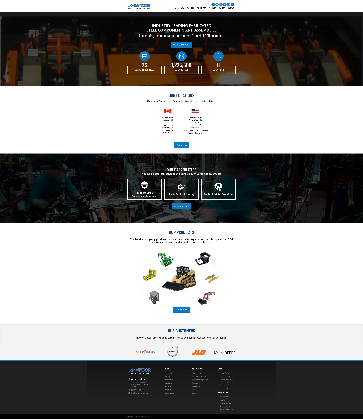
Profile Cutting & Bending (201, 380)
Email (221, 4)
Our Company (179, 8)
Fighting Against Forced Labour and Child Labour (226, 409)
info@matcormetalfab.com (140, 393)
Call (213, 4)
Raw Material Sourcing (200, 376)
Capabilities (201, 8)
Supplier (222, 400)
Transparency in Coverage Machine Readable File (226, 382)
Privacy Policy (224, 373)
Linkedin (217, 4)
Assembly (195, 393)
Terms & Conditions (227, 376)
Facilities (190, 8)
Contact (231, 8)
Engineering (196, 373)
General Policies (225, 403)
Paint (194, 390)
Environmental (225, 397)
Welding (195, 383)
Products (212, 8)
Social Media (169, 393)
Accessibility (224, 388)
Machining (196, 386)
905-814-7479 (136, 390)
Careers (222, 8)
